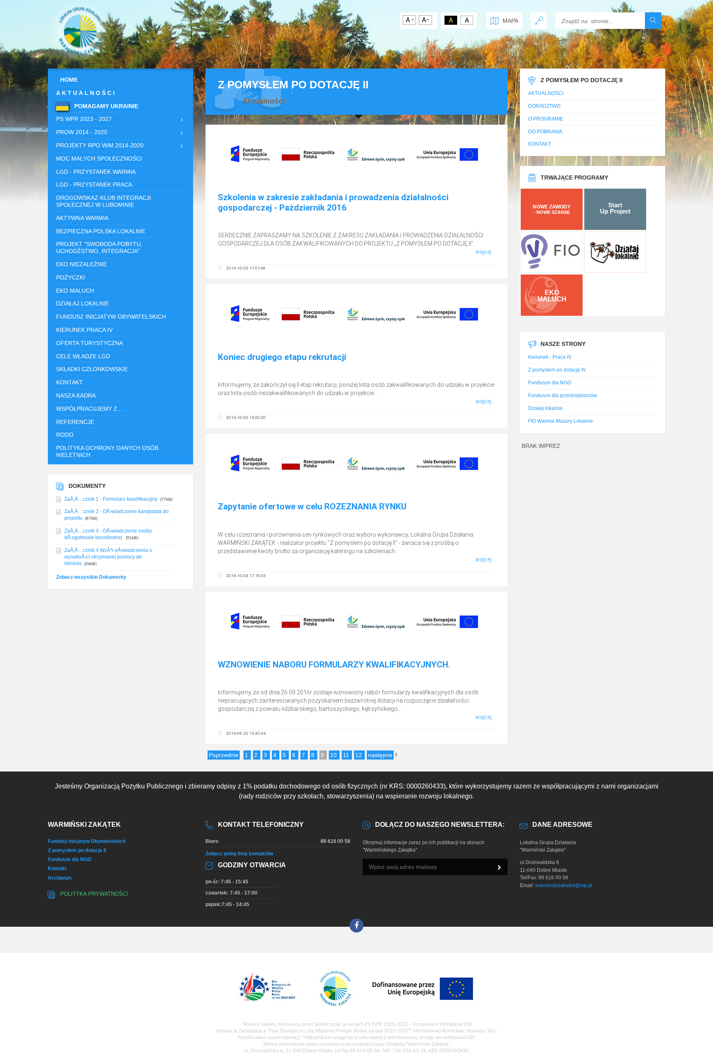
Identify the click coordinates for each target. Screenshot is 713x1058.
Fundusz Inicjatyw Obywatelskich (111, 316)
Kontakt (57, 868)
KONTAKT (69, 382)
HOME (69, 79)
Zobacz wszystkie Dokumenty (91, 577)
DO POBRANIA (545, 132)
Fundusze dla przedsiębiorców (562, 395)
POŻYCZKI (70, 277)
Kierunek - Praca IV (549, 357)
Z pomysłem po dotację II (77, 850)
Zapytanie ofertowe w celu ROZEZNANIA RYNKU (312, 506)
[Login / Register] (539, 20)
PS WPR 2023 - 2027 (84, 119)
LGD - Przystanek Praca (94, 184)
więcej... (485, 252)
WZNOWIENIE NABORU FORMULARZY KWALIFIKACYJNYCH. (334, 665)
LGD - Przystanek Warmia (96, 171)
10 (334, 755)
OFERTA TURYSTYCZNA (89, 343)
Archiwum (60, 878)
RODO (64, 434)
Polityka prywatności (94, 894)
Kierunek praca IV (84, 330)
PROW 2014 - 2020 (81, 132)
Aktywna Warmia (82, 218)
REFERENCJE (75, 422)
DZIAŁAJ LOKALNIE (82, 303)
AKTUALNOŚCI (86, 93)
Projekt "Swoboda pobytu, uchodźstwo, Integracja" (99, 247)
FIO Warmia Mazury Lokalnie (560, 421)
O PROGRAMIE (545, 119)
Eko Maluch (75, 290)
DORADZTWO (544, 106)
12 (359, 755)
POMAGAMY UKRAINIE (105, 106)
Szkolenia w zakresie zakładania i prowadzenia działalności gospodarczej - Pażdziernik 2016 (333, 202)
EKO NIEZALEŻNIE (81, 264)
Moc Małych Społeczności (99, 158)
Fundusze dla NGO (549, 383)
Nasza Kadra (76, 395)
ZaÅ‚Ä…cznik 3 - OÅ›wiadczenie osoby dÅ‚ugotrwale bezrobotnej (108, 534)
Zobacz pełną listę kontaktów (239, 854)
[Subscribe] (499, 868)
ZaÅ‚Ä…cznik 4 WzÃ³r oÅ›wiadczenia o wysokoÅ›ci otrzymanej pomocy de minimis (108, 556)
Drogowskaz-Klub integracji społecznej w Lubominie (103, 201)
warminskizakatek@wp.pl (563, 885)
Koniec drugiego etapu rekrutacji (282, 357)
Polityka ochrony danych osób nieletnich (107, 451)
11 (347, 755)
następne (380, 755)
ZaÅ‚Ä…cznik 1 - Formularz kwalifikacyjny (111, 499)
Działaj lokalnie (545, 408)
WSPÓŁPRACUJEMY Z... (89, 408)
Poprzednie (223, 755)
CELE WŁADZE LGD (83, 356)
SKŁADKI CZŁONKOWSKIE (92, 369)
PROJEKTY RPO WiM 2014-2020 (100, 145)
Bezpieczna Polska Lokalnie (100, 231)
